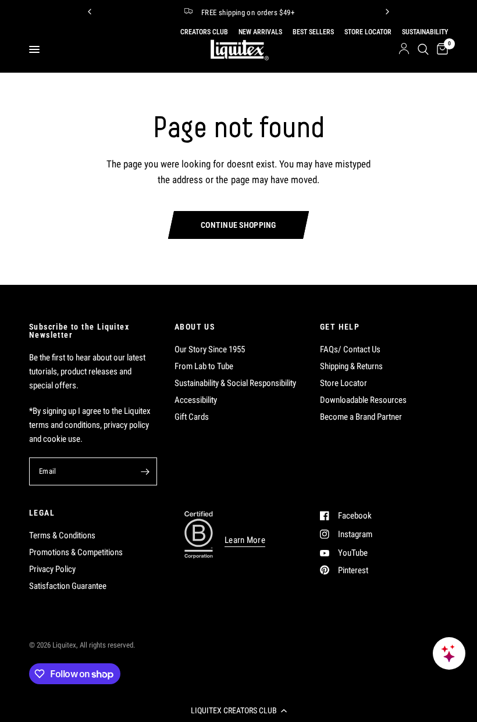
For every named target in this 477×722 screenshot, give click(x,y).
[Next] (387, 11)
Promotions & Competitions (76, 552)
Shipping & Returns (351, 366)
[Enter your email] (145, 471)
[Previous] (89, 11)
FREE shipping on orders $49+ (247, 12)
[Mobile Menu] (38, 49)
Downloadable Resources (363, 400)
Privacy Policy (52, 569)
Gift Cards (192, 417)
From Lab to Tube (204, 366)
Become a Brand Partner (361, 417)
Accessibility (196, 400)
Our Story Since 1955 (210, 349)
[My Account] (404, 49)
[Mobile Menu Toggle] (34, 49)
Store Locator (343, 383)
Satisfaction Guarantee (67, 586)
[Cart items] (440, 49)
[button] (238, 710)
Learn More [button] (245, 540)
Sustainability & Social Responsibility (235, 383)
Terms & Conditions (62, 535)
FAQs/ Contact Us (350, 349)
